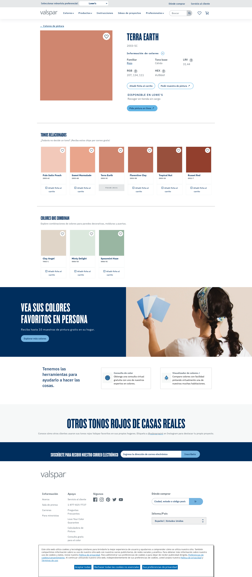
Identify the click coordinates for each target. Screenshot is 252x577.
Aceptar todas (83, 567)
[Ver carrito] (207, 13)
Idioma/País (160, 513)
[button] (191, 60)
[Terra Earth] (106, 36)
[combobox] (178, 13)
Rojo (129, 63)
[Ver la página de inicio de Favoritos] (199, 13)
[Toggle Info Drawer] (162, 53)
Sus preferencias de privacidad (160, 567)
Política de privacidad (89, 554)
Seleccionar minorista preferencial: (59, 3)
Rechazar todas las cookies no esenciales (116, 567)
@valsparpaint (155, 433)
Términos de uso (50, 560)
